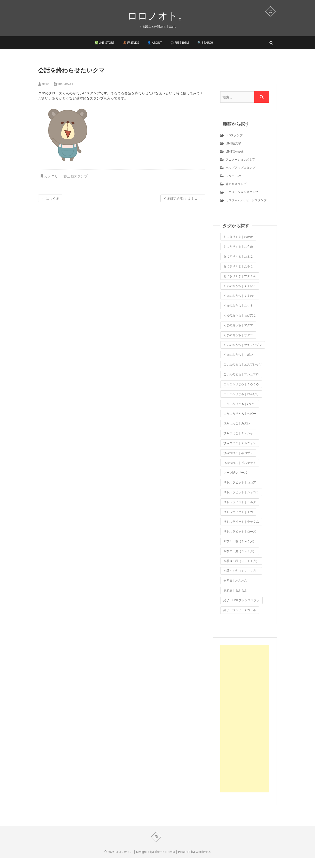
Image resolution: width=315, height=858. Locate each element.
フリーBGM (233, 176)
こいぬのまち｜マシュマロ (241, 374)
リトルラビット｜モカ (238, 512)
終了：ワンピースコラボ (239, 610)
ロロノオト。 (157, 16)
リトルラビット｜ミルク (239, 502)
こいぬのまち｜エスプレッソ (242, 364)
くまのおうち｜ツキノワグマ (242, 345)
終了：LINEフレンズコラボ (241, 600)
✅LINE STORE (104, 43)
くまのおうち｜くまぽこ (239, 286)
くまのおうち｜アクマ (238, 325)
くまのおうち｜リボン (238, 354)
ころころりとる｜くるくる (241, 384)
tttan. (45, 84)
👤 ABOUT (154, 43)
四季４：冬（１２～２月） (241, 571)
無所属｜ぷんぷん (235, 580)
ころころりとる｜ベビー (239, 413)
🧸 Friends (131, 43)
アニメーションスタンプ (242, 192)
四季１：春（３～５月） (239, 541)
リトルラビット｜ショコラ (241, 492)
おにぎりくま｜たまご (238, 256)
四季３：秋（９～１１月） (241, 561)
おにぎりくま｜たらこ (238, 266)
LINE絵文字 (233, 143)
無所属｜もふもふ (235, 590)
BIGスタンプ (234, 135)
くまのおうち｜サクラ (238, 335)
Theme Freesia (165, 852)
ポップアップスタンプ (240, 168)
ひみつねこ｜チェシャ (238, 433)
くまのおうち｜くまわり (239, 296)
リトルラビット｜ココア (239, 482)
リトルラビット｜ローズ (239, 531)
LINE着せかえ (235, 151)
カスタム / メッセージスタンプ (246, 200)
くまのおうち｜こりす (238, 305)
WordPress (203, 852)
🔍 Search (205, 43)
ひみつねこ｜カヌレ (236, 423)
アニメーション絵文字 (240, 159)
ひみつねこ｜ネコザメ (238, 453)
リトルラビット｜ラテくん (241, 522)
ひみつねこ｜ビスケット (239, 463)
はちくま (50, 198)
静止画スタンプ (75, 176)
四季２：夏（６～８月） (239, 551)
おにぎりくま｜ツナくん (239, 276)
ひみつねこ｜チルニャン (239, 443)
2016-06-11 (65, 84)
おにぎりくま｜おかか (238, 237)
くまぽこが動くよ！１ (182, 198)
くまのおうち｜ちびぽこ (239, 315)
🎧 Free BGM (179, 43)
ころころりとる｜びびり (239, 404)
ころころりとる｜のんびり (241, 394)
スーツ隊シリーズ (235, 472)
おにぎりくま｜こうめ (238, 246)
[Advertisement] (244, 718)
